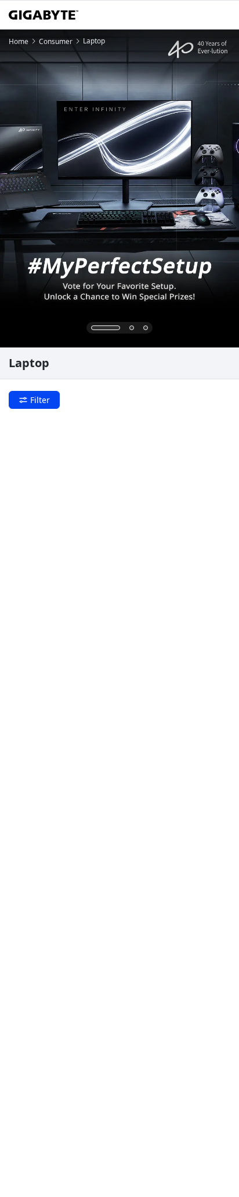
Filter (40, 399)
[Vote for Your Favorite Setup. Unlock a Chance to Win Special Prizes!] (119, 188)
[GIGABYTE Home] (43, 15)
